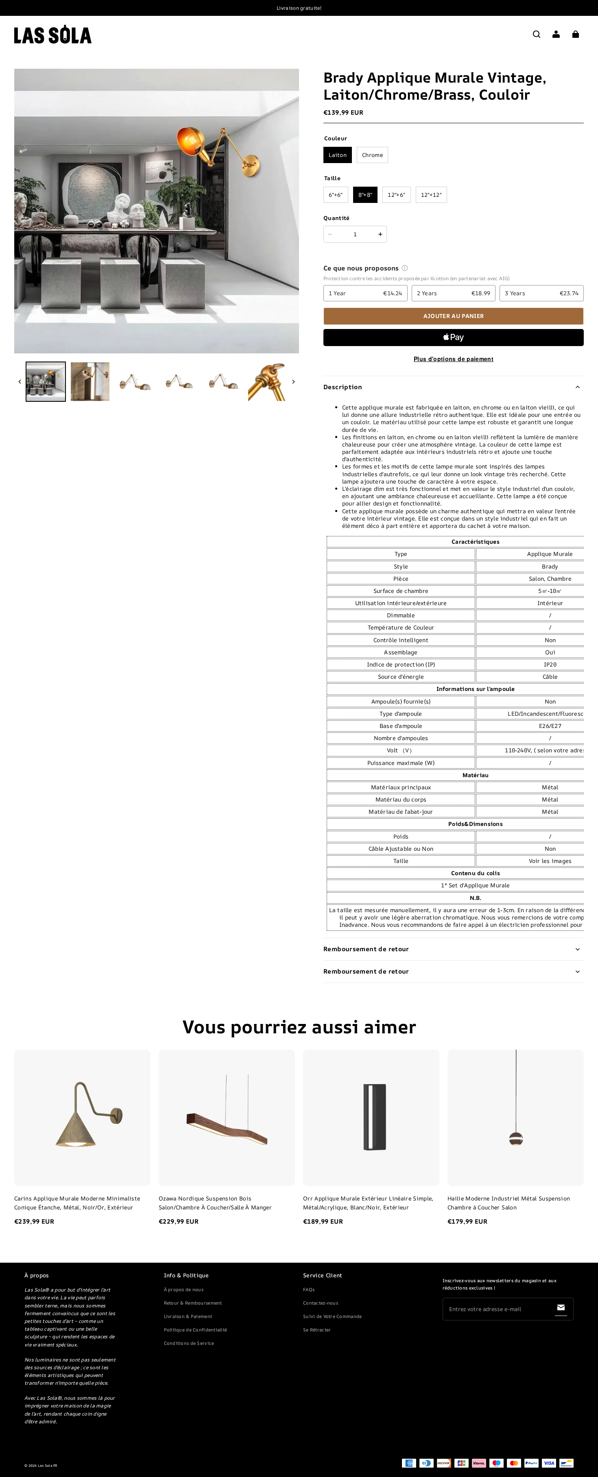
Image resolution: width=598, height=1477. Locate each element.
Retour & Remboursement (193, 1303)
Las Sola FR (48, 1465)
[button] (536, 34)
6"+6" (336, 194)
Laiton (338, 155)
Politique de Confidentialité (195, 1330)
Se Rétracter (317, 1330)
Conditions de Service (189, 1343)
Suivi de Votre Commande (332, 1316)
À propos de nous (183, 1289)
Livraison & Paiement (188, 1316)
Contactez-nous (320, 1303)
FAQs (308, 1289)
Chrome (372, 155)
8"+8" (365, 194)
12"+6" (396, 194)
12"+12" (431, 194)
